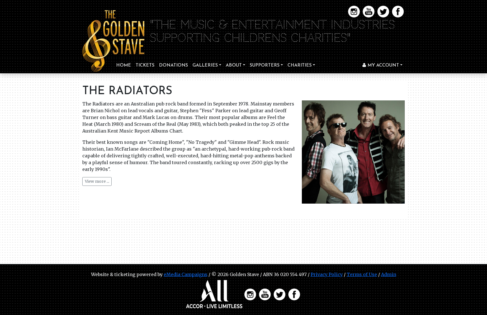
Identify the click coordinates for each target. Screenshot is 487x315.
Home (123, 65)
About (234, 65)
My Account (382, 65)
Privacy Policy (327, 274)
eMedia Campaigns (185, 274)
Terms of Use (362, 274)
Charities (299, 65)
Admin (388, 274)
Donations (173, 65)
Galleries (205, 65)
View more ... (97, 181)
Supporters (265, 65)
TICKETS (145, 65)
